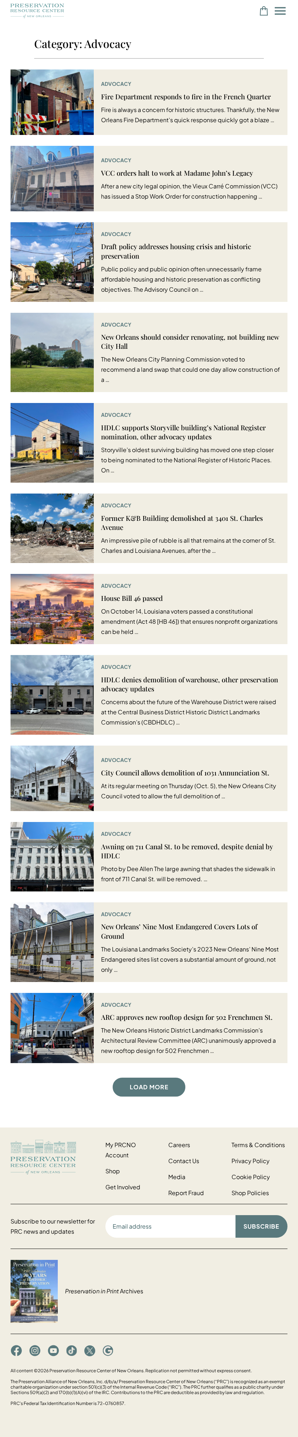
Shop (112, 1171)
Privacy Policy (250, 1161)
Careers (179, 1145)
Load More (149, 1087)
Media (176, 1177)
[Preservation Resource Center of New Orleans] (54, 1157)
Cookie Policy (250, 1177)
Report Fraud (186, 1193)
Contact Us (183, 1161)
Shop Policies (250, 1193)
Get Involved (122, 1187)
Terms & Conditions (258, 1145)
